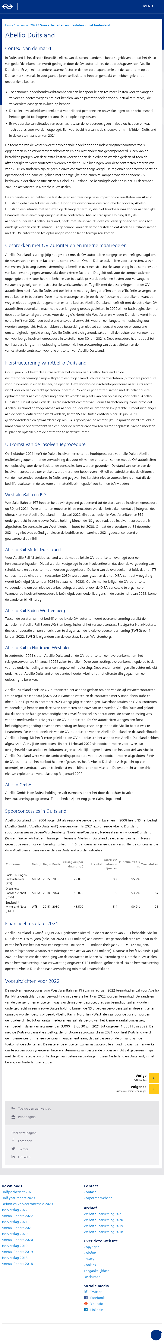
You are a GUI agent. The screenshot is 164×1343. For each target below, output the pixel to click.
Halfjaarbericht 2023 (18, 1192)
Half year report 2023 (18, 1198)
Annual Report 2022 (17, 1216)
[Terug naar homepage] (7, 6)
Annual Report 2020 (17, 1240)
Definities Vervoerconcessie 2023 (27, 1204)
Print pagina (27, 1117)
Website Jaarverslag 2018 (103, 1232)
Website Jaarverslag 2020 (103, 1220)
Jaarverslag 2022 (15, 1210)
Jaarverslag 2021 (15, 1222)
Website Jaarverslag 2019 (103, 1226)
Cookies (90, 1265)
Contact (90, 1192)
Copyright (91, 1247)
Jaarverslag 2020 (15, 1234)
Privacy (89, 1259)
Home (9, 25)
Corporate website (98, 1198)
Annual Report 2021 (17, 1228)
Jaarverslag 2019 (15, 1246)
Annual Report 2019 (17, 1252)
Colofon (90, 1253)
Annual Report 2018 (17, 1264)
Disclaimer (92, 1277)
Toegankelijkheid (97, 1271)
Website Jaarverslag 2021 (103, 1214)
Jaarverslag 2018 (15, 1258)
